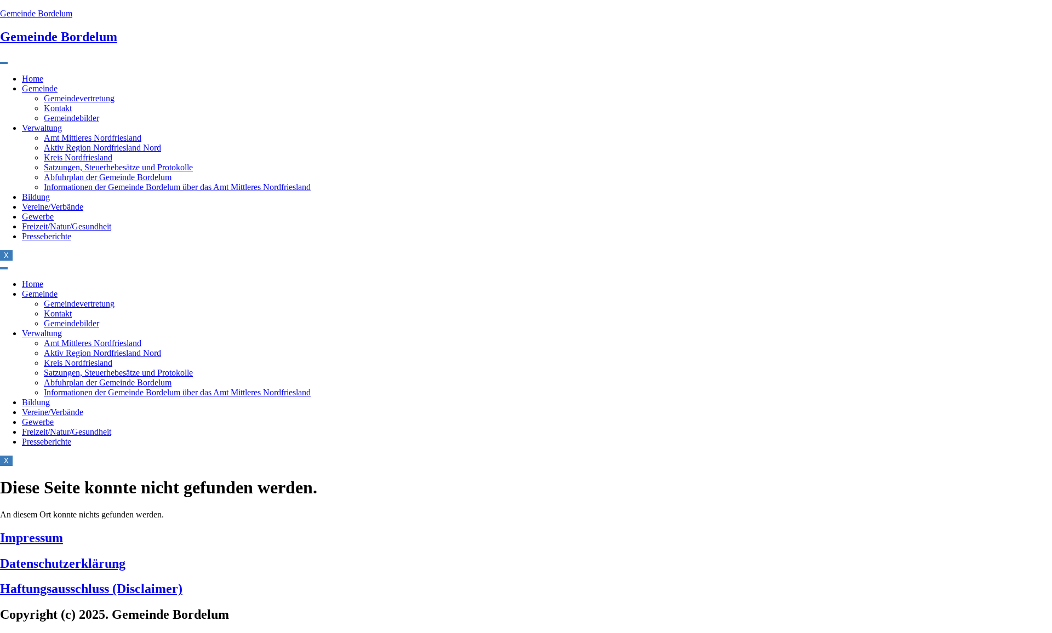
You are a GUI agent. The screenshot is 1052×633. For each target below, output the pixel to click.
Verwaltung (42, 128)
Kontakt (58, 108)
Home (32, 78)
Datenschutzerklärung (62, 563)
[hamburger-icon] (4, 63)
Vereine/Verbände (52, 206)
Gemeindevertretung (79, 98)
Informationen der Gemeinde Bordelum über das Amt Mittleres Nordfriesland (177, 187)
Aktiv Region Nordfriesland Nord (102, 147)
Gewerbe (38, 216)
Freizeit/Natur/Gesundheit (66, 226)
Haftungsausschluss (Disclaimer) (91, 589)
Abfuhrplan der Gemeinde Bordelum (107, 177)
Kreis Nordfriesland (78, 157)
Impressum (31, 538)
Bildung (36, 197)
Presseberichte (46, 236)
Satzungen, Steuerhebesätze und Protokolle (118, 167)
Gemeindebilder (71, 118)
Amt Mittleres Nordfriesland (92, 137)
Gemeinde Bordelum (36, 13)
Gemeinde (40, 88)
